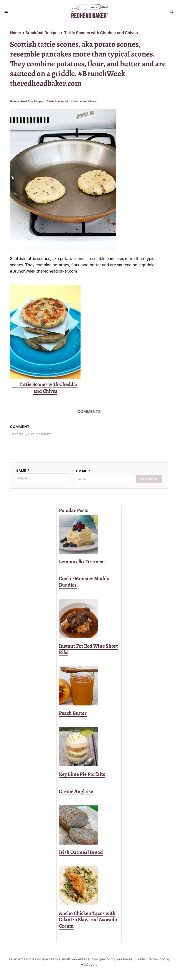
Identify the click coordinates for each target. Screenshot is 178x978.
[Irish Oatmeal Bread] (89, 825)
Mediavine (89, 965)
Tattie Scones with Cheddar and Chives (101, 32)
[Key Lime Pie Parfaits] (89, 746)
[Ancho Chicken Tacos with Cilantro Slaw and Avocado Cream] (89, 885)
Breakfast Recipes (42, 32)
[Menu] (6, 12)
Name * (23, 471)
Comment (20, 427)
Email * (83, 471)
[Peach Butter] (89, 685)
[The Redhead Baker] (89, 12)
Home (15, 32)
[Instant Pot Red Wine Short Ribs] (89, 618)
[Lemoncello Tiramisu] (89, 534)
